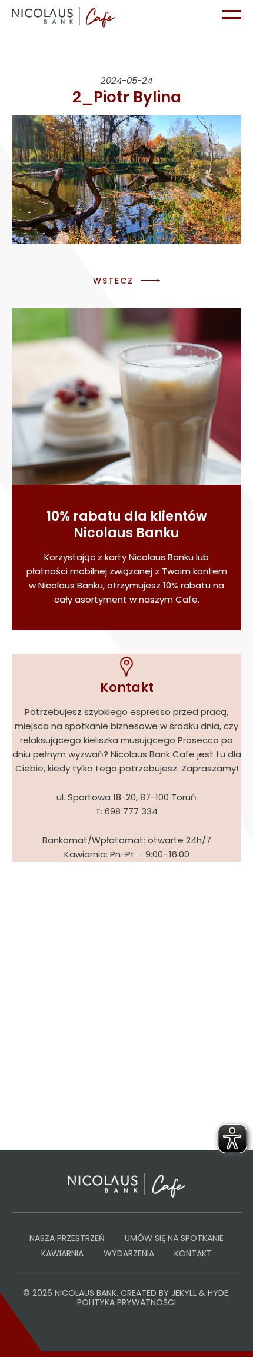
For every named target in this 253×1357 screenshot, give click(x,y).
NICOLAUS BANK (85, 1293)
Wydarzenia (129, 1253)
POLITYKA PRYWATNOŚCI (126, 1302)
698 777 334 (131, 811)
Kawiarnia (62, 1253)
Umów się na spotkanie (174, 1238)
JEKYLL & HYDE (199, 1293)
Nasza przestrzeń (67, 1238)
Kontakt (193, 1253)
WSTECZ (113, 281)
